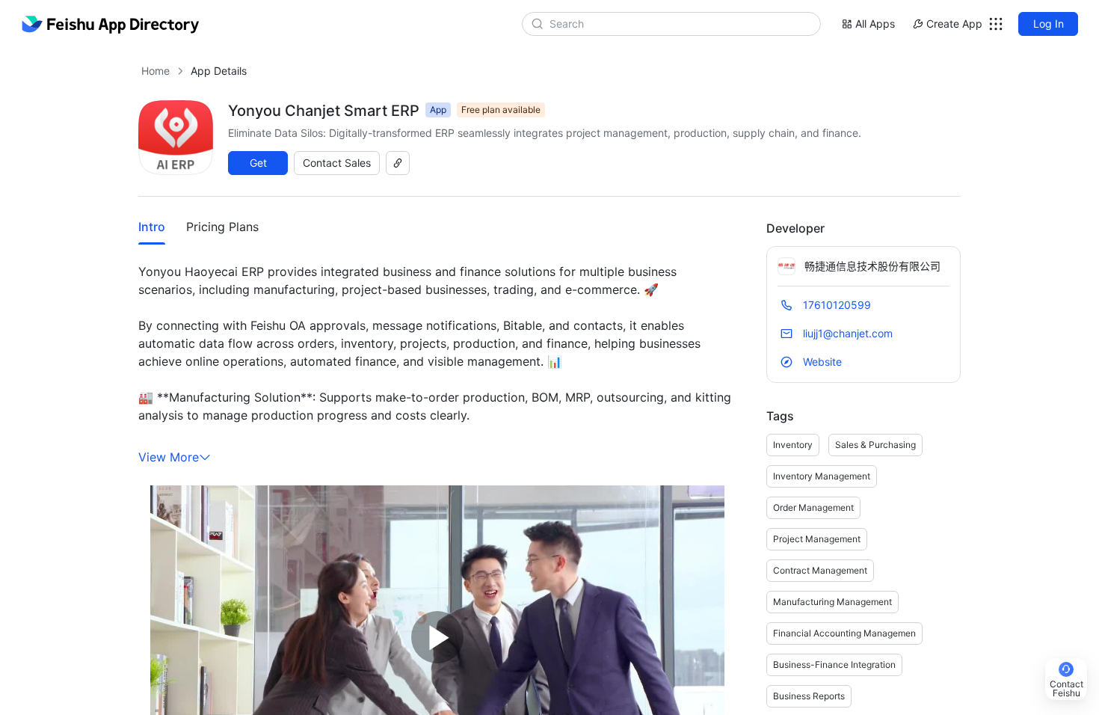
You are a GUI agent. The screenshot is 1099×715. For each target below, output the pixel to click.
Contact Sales (337, 162)
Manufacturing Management (832, 601)
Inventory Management (821, 476)
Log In (1048, 23)
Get (258, 162)
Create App (954, 23)
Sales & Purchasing (875, 444)
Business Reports (809, 696)
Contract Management (820, 570)
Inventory (793, 444)
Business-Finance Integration (834, 664)
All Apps (875, 23)
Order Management (813, 507)
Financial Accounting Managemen (844, 633)
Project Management (817, 538)
